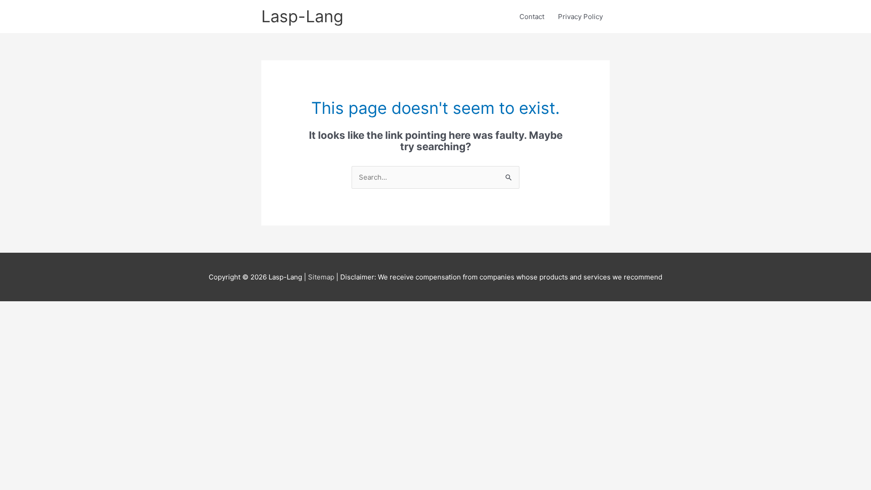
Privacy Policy (580, 16)
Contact (531, 16)
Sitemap (322, 277)
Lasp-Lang (302, 16)
